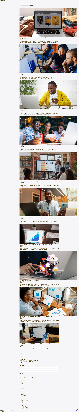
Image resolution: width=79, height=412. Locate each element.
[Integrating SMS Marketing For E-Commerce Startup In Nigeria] (48, 22)
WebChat (22, 399)
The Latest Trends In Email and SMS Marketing (30, 280)
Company (21, 378)
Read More (21, 43)
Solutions (21, 389)
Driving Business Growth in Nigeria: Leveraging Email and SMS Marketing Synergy (38, 145)
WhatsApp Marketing (24, 404)
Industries (22, 393)
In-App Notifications (24, 406)
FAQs (22, 383)
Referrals (22, 401)
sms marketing (24, 7)
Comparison (23, 392)
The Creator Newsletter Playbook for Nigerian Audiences (27, 361)
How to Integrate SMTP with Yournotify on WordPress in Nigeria (33, 73)
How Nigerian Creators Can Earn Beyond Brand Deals (26, 362)
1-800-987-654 (22, 1)
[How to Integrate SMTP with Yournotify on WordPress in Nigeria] (48, 58)
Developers (21, 384)
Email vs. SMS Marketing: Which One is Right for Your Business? (34, 217)
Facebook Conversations (24, 409)
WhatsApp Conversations (24, 400)
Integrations (23, 387)
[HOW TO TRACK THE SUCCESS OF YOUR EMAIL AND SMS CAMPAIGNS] (48, 301)
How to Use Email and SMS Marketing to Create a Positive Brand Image (35, 343)
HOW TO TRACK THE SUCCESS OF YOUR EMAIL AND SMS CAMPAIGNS (36, 316)
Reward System (23, 396)
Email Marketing (23, 403)
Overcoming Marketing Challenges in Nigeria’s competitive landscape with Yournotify (38, 181)
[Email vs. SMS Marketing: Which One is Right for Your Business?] (48, 202)
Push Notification (23, 405)
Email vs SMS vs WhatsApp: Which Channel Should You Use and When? (29, 360)
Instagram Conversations (24, 407)
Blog (22, 381)
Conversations (23, 398)
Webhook (22, 388)
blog (21, 247)
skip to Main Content (2, 0)
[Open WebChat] (77, 410)
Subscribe (21, 373)
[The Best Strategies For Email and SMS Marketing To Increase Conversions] (39, 233)
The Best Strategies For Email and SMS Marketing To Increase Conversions (36, 244)
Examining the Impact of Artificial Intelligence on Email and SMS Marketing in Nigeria (38, 109)
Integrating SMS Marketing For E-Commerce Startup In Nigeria (33, 37)
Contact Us (22, 382)
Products (21, 394)
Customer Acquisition (24, 390)
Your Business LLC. (24, 377)
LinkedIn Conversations (24, 408)
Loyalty (22, 402)
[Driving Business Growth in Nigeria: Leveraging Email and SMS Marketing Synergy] (48, 130)
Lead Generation (23, 395)
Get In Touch (21, 376)
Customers (22, 380)
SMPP (22, 386)
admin (22, 39)
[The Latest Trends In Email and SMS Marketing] (48, 265)
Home (20, 7)
